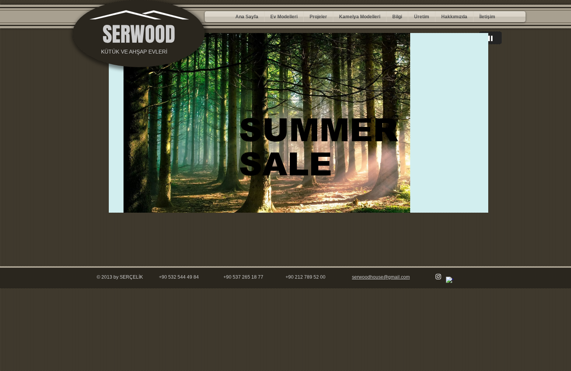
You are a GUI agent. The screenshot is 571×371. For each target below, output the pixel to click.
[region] (298, 123)
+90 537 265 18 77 (243, 277)
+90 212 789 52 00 (306, 277)
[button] (284, 16)
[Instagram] (438, 276)
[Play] (490, 37)
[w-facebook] (449, 280)
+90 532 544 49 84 (179, 277)
